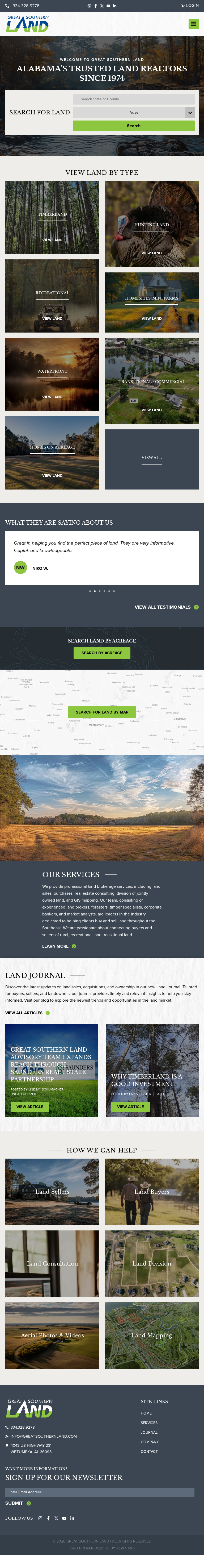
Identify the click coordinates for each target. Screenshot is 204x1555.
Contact (149, 1459)
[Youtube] (108, 6)
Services (149, 1430)
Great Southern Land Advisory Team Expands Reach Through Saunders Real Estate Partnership (51, 1072)
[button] (90, 598)
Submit (14, 1510)
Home (146, 1421)
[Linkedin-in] (115, 6)
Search (134, 126)
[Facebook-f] (95, 6)
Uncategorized (23, 1101)
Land (160, 1101)
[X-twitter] (102, 6)
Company (150, 1449)
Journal (149, 1440)
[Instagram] (89, 6)
